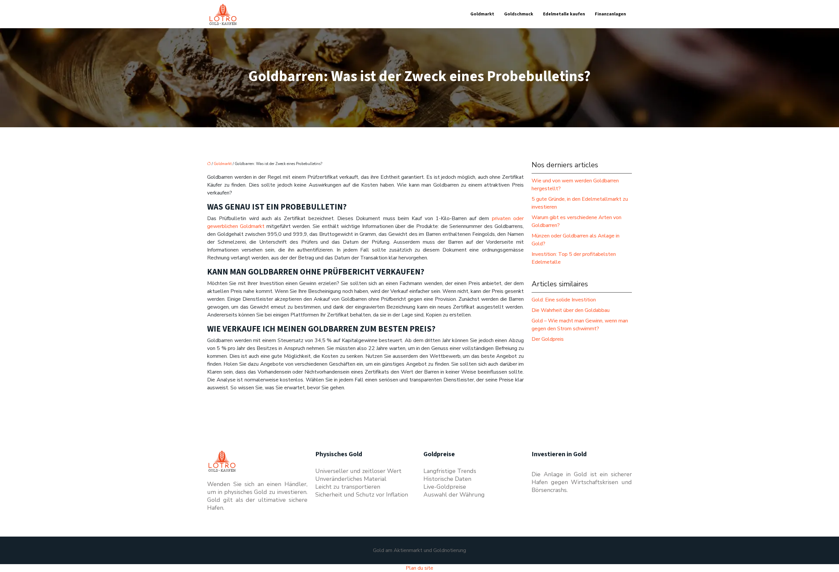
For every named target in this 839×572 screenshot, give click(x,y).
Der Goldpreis (548, 339)
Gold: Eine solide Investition (564, 299)
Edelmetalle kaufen (564, 14)
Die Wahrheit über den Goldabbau (571, 310)
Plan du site (419, 568)
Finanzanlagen (610, 14)
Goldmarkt (482, 14)
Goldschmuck (518, 14)
